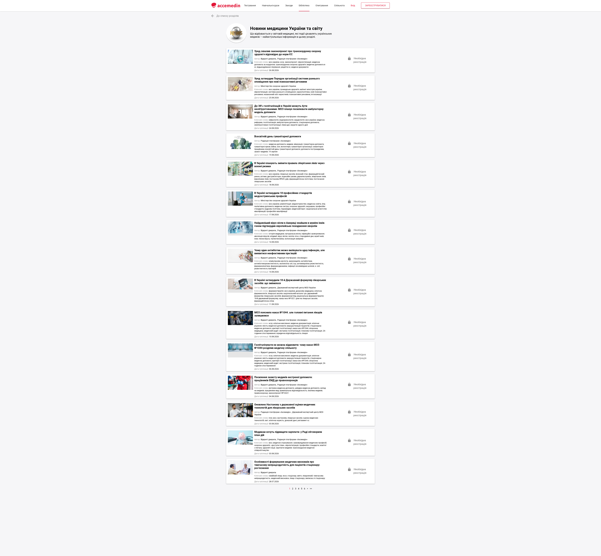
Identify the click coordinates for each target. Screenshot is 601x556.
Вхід (353, 5)
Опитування (322, 5)
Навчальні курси (270, 5)
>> (311, 488)
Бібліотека (304, 5)
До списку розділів (227, 15)
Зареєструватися (375, 5)
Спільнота (339, 5)
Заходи (289, 5)
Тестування (250, 5)
